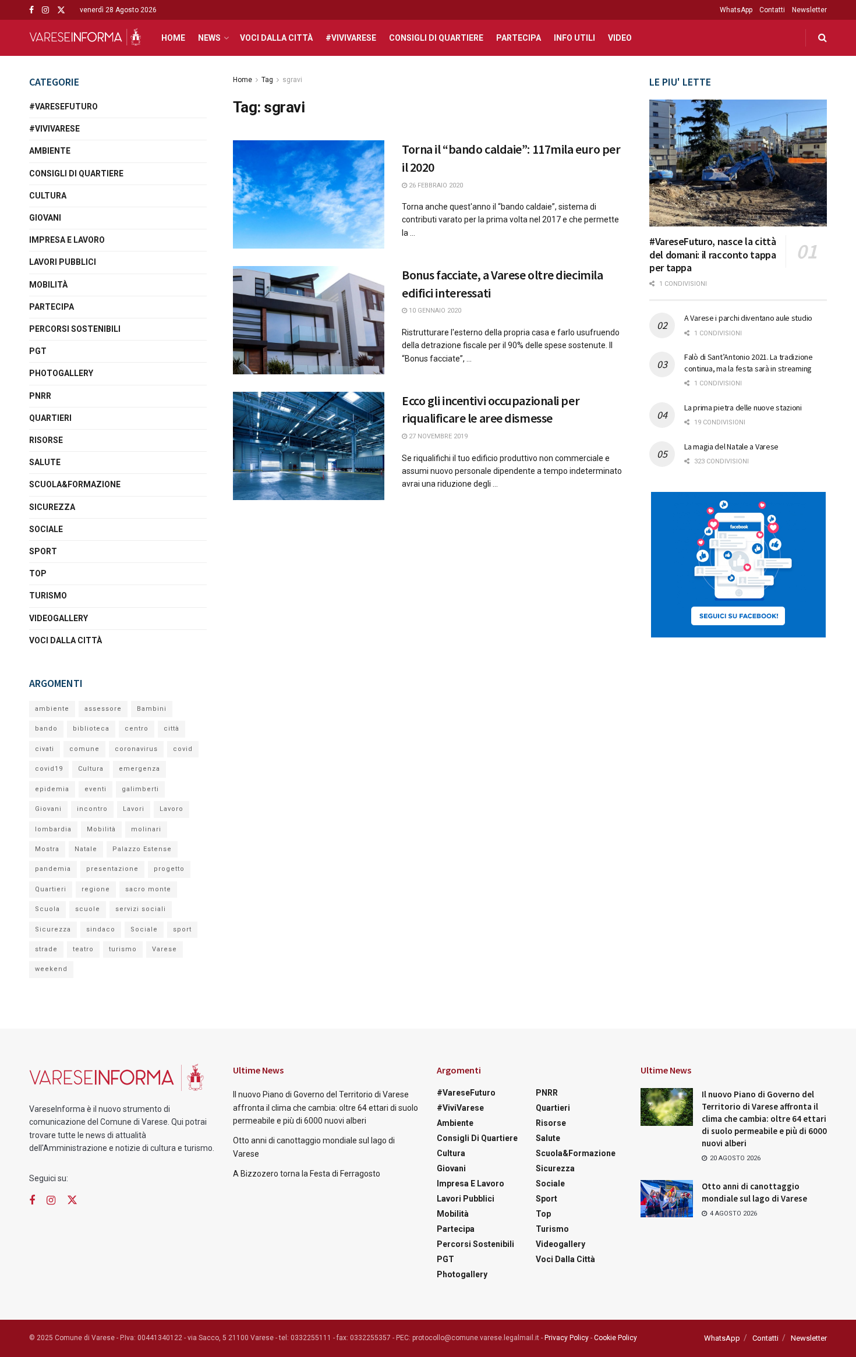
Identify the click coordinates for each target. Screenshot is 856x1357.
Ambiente (49, 150)
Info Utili (574, 37)
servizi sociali (140, 909)
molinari (146, 829)
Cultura (47, 195)
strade (46, 949)
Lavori (133, 809)
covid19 (49, 769)
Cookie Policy (615, 1338)
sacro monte (148, 889)
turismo (123, 949)
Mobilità (48, 284)
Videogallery (58, 618)
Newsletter (809, 10)
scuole (87, 909)
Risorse (46, 440)
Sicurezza (52, 507)
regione (96, 889)
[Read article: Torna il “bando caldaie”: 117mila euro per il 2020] (308, 194)
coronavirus (136, 749)
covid (183, 749)
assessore (103, 709)
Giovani (45, 217)
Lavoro (171, 809)
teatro (83, 949)
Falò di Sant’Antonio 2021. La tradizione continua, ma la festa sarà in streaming (748, 363)
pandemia (53, 869)
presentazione (112, 869)
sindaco (100, 929)
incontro (92, 809)
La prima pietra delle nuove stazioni (743, 407)
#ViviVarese (351, 37)
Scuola (47, 909)
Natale (86, 849)
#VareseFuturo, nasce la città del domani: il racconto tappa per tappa (712, 254)
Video (620, 37)
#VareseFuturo (63, 106)
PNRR (40, 396)
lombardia (53, 829)
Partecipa (518, 37)
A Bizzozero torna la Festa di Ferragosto (306, 1173)
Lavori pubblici (62, 262)
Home (173, 37)
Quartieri (50, 418)
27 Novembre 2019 (437, 436)
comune (84, 749)
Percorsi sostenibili (75, 329)
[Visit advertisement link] (738, 564)
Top (38, 573)
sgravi (292, 80)
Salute (45, 462)
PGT (38, 351)
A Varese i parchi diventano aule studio (748, 318)
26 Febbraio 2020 (435, 185)
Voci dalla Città (276, 37)
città (171, 728)
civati (44, 749)
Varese (164, 949)
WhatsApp (736, 10)
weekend (51, 969)
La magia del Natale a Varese (731, 446)
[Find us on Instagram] (45, 10)
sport (182, 929)
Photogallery (61, 373)
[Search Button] (822, 38)
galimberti (140, 789)
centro (136, 728)
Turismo (48, 595)
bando (46, 728)
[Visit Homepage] (85, 38)
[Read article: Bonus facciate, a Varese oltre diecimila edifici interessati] (308, 320)
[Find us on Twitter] (61, 10)
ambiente (52, 709)
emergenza (139, 769)
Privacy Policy (566, 1338)
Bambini (152, 709)
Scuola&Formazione (75, 484)
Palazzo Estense (142, 849)
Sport (43, 551)
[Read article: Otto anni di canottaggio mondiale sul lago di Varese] (667, 1198)
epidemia (52, 789)
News (209, 37)
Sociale (46, 529)
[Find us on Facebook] (31, 10)
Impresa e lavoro (67, 240)
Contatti (772, 10)
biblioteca (91, 728)
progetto (169, 869)
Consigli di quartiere (436, 37)
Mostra (47, 849)
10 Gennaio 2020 (434, 310)
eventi (95, 789)
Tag (267, 80)
